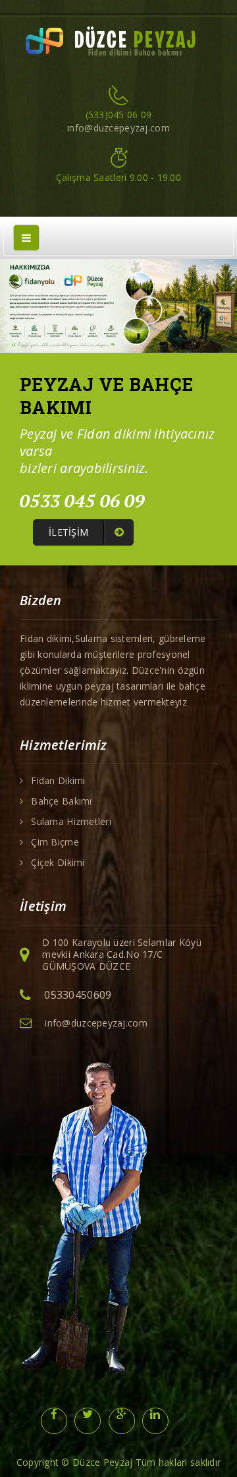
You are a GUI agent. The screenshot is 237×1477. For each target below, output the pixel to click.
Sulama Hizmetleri (71, 821)
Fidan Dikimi (58, 780)
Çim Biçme (55, 842)
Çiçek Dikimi (57, 862)
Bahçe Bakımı (61, 801)
